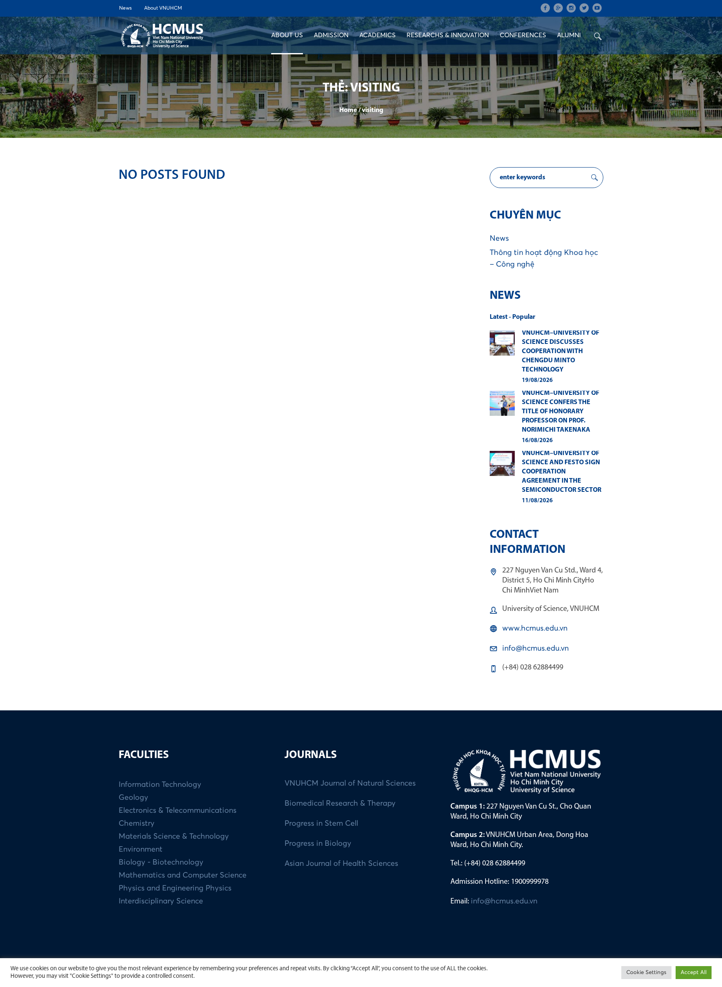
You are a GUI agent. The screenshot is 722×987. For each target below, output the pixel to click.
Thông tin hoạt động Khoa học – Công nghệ (544, 258)
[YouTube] (597, 8)
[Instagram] (571, 8)
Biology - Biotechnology (161, 862)
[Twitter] (584, 8)
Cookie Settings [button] (646, 972)
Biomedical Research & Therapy (340, 803)
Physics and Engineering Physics (175, 888)
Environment (141, 849)
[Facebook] (545, 8)
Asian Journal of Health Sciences (341, 863)
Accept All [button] (694, 972)
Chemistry (137, 823)
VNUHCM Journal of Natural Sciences (350, 783)
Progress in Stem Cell (321, 823)
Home (348, 110)
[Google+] (558, 8)
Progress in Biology (318, 843)
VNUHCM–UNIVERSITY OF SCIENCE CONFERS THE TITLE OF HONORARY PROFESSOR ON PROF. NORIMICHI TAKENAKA (560, 411)
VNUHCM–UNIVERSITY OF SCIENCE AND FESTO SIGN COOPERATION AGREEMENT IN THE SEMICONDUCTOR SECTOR (561, 472)
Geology (133, 797)
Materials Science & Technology (174, 836)
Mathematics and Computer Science (183, 875)
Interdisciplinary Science (161, 901)
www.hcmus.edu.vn (534, 628)
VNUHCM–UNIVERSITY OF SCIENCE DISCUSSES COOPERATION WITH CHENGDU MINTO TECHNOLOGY (560, 351)
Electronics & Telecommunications (177, 810)
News (499, 238)
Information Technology (160, 785)
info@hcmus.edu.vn (535, 648)
